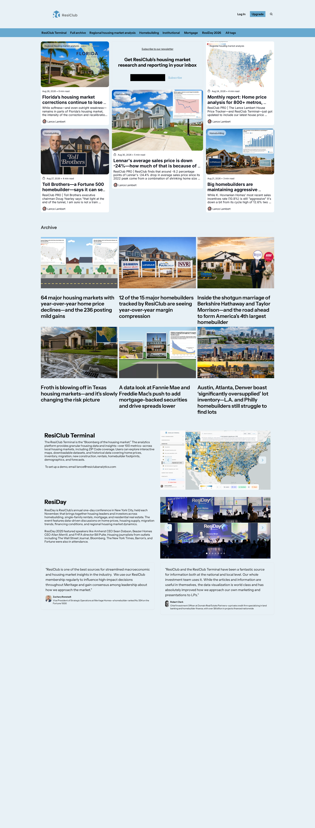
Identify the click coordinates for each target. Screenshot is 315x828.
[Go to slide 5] (218, 553)
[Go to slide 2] (214, 484)
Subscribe (175, 77)
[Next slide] (262, 460)
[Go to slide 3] (217, 484)
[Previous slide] (168, 460)
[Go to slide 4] (220, 484)
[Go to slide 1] (211, 484)
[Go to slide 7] (224, 553)
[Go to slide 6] (221, 553)
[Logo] (65, 14)
